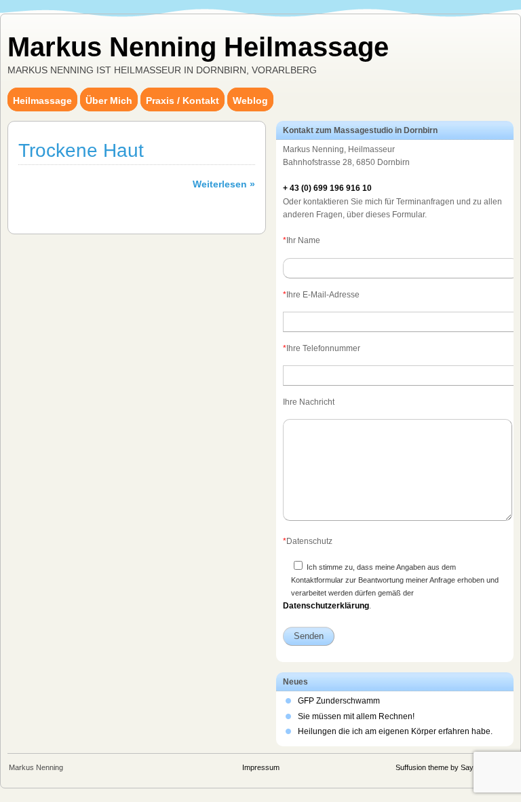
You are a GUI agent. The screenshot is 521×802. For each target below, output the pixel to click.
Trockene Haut (81, 150)
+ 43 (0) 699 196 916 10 (327, 188)
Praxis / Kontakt (182, 100)
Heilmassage (42, 100)
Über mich (108, 100)
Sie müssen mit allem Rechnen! (356, 716)
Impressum (260, 767)
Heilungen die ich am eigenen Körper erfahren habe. (395, 731)
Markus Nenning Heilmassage (198, 47)
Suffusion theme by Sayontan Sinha (453, 767)
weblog (250, 100)
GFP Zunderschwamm (339, 701)
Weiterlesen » (224, 184)
